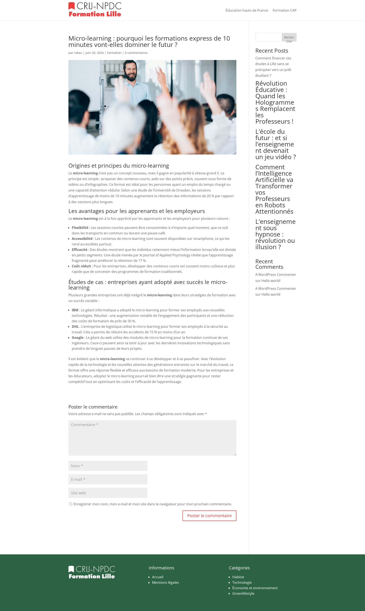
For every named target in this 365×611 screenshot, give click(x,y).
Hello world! (271, 280)
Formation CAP (285, 10)
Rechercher (289, 38)
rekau (78, 53)
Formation (114, 53)
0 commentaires (136, 53)
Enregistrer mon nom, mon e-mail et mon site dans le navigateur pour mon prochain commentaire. (153, 504)
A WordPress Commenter (275, 274)
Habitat (238, 577)
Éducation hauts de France (247, 10)
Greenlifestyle (243, 593)
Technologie (242, 582)
